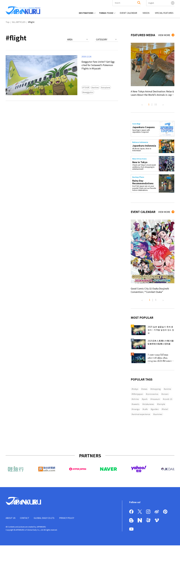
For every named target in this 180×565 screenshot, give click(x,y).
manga (136, 409)
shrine (136, 399)
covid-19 (168, 399)
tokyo (135, 389)
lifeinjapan (138, 394)
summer (158, 414)
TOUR (86, 87)
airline (96, 87)
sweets (136, 404)
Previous (142, 103)
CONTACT (24, 518)
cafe (146, 409)
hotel (165, 409)
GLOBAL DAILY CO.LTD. (44, 518)
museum (156, 399)
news (144, 389)
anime (168, 389)
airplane (106, 87)
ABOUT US (10, 518)
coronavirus (152, 394)
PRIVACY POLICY (66, 518)
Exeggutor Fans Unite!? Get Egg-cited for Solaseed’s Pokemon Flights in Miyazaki (98, 65)
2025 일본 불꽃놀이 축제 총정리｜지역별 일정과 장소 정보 (161, 329)
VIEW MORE (164, 35)
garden (155, 409)
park (145, 399)
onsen (165, 394)
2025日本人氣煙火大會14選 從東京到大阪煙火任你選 (161, 342)
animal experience (141, 414)
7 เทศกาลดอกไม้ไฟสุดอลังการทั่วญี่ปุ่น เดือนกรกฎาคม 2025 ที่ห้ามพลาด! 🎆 (161, 358)
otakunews (149, 404)
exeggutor (88, 92)
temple (161, 404)
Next (163, 103)
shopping (156, 389)
